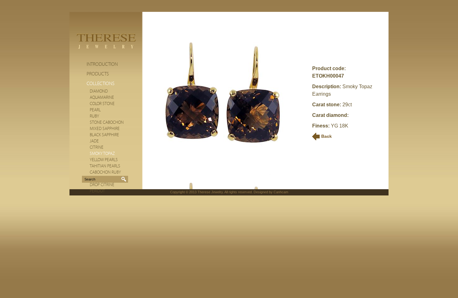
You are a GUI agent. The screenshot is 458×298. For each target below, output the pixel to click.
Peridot (97, 191)
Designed (261, 192)
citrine (96, 147)
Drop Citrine (102, 185)
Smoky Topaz (102, 153)
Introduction (102, 64)
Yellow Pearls (104, 160)
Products (98, 73)
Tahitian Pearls (105, 166)
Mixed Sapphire (105, 129)
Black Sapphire (104, 135)
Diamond (99, 91)
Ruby (94, 116)
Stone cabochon (107, 122)
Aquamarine (102, 97)
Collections (100, 83)
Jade (94, 141)
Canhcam (281, 192)
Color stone (102, 104)
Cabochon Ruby (105, 172)
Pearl (95, 110)
